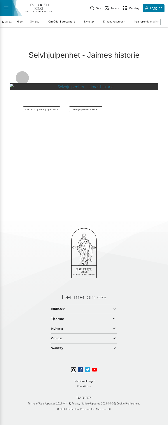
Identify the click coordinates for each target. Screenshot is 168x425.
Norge (7, 22)
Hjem (20, 21)
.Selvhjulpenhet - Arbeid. (86, 109)
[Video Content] (84, 86)
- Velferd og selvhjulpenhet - (41, 109)
